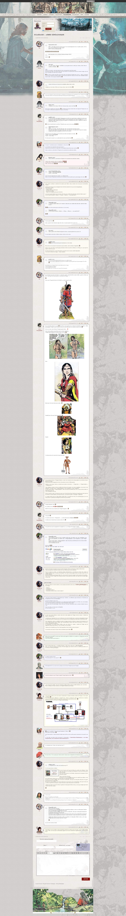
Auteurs (51, 14)
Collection (58, 14)
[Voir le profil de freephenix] (39, 698)
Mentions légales (60, 912)
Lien (81, 41)
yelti (39, 99)
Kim (39, 799)
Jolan (82, 849)
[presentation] (38, 853)
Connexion (71, 1)
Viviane (39, 640)
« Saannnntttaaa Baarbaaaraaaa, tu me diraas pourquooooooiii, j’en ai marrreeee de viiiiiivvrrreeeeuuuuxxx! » (66, 738)
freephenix (39, 699)
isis (39, 48)
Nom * (45, 845)
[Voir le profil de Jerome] (39, 66)
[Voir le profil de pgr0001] (39, 172)
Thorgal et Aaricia (45, 19)
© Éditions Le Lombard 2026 (68, 912)
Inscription (76, 1)
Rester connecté (46, 30)
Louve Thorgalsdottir (39, 120)
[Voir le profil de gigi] (39, 159)
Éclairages (75, 14)
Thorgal (80, 847)
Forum (39, 19)
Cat (39, 758)
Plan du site (55, 912)
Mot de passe (43, 26)
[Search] (93, 1)
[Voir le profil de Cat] (39, 757)
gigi (39, 161)
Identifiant (44, 23)
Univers (39, 14)
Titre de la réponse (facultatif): (46, 839)
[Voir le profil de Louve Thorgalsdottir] (39, 118)
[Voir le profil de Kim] (39, 797)
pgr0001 (39, 174)
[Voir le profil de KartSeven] (39, 678)
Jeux (81, 14)
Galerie (87, 14)
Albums (45, 14)
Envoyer (86, 879)
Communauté (67, 14)
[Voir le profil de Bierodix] (39, 732)
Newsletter (82, 1)
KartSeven (39, 679)
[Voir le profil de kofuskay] (39, 668)
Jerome (39, 68)
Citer (85, 41)
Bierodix (39, 147)
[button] (38, 853)
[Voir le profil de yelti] (39, 97)
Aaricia (85, 847)
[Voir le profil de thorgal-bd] (39, 86)
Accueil (35, 19)
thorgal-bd (39, 88)
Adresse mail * (64, 845)
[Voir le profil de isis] (39, 46)
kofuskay (39, 670)
